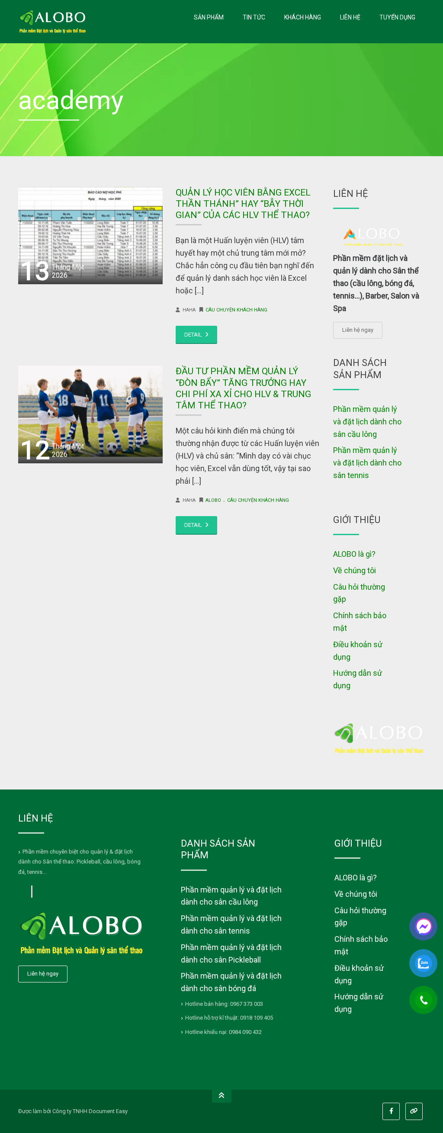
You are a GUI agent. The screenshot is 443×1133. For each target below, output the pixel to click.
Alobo (213, 500)
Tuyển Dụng (397, 17)
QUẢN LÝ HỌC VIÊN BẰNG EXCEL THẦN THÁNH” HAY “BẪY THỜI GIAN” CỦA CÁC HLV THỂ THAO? (243, 204)
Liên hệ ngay (357, 330)
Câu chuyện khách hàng (236, 310)
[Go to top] (221, 1096)
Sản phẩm (209, 17)
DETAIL (193, 334)
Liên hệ (350, 17)
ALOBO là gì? (354, 553)
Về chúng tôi (354, 570)
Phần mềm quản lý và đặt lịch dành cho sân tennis (367, 463)
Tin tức (254, 17)
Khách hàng (302, 17)
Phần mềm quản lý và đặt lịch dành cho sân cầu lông (367, 421)
